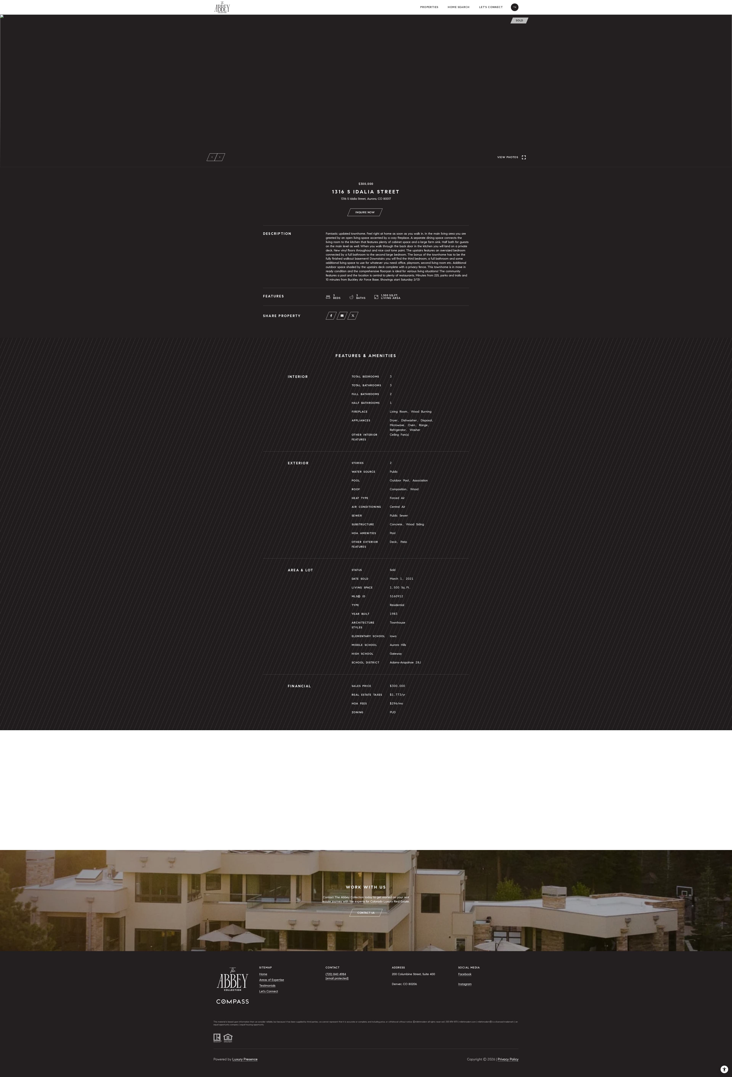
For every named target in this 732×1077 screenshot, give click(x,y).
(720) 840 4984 (336, 974)
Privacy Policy (508, 1059)
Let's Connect (491, 7)
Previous (212, 157)
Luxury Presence (245, 1059)
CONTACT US (366, 912)
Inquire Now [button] (365, 212)
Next (219, 157)
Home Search (459, 7)
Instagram (465, 984)
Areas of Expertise (271, 980)
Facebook (464, 974)
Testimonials (267, 985)
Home (263, 974)
